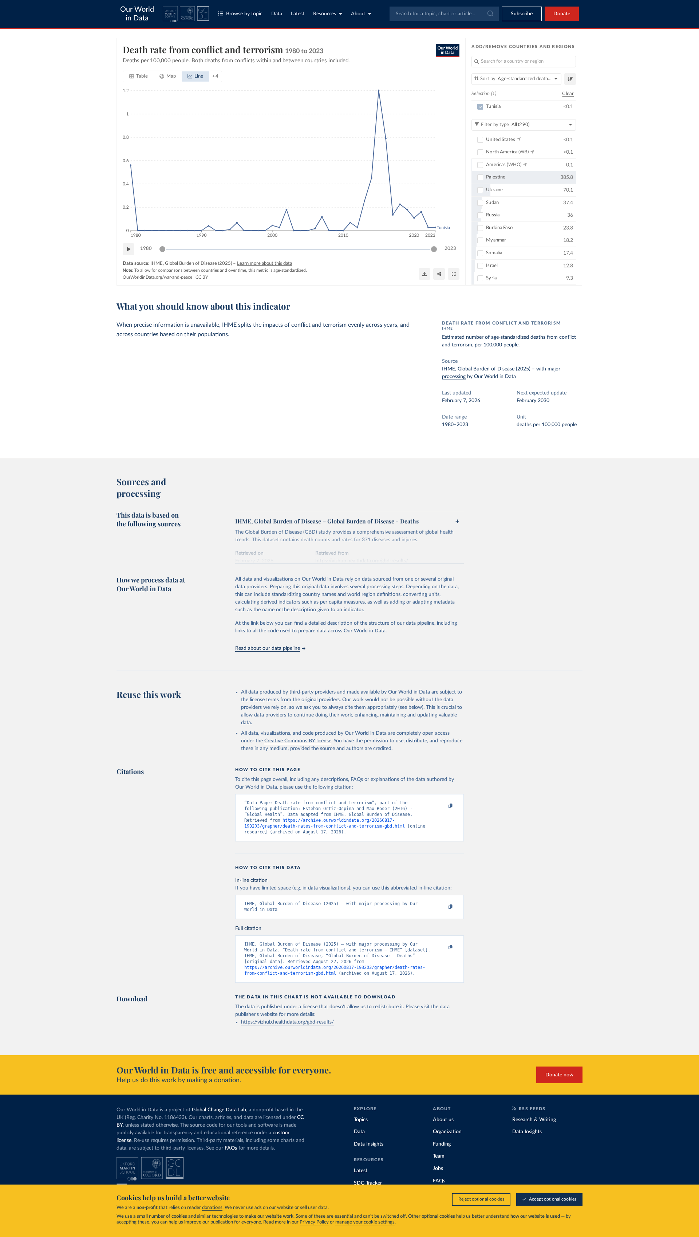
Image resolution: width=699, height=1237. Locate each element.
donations (212, 1207)
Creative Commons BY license (297, 740)
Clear (568, 93)
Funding (442, 1144)
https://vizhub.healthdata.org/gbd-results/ (287, 1022)
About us (443, 1119)
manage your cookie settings (365, 1222)
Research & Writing (534, 1119)
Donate (561, 13)
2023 (450, 248)
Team (439, 1156)
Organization (447, 1131)
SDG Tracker (368, 1183)
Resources (324, 13)
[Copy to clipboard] (443, 806)
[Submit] (489, 14)
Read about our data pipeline (267, 648)
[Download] (424, 274)
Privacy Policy (314, 1222)
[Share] (439, 274)
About (358, 13)
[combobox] (444, 14)
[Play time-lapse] (128, 249)
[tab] (138, 76)
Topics (361, 1119)
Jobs (438, 1168)
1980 (146, 248)
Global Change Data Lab (219, 1109)
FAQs (231, 1148)
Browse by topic (244, 13)
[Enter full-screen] (453, 274)
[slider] (162, 249)
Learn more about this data (264, 263)
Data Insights (368, 1144)
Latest (297, 13)
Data (276, 13)
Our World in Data (137, 14)
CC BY (202, 277)
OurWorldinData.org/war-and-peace (157, 277)
